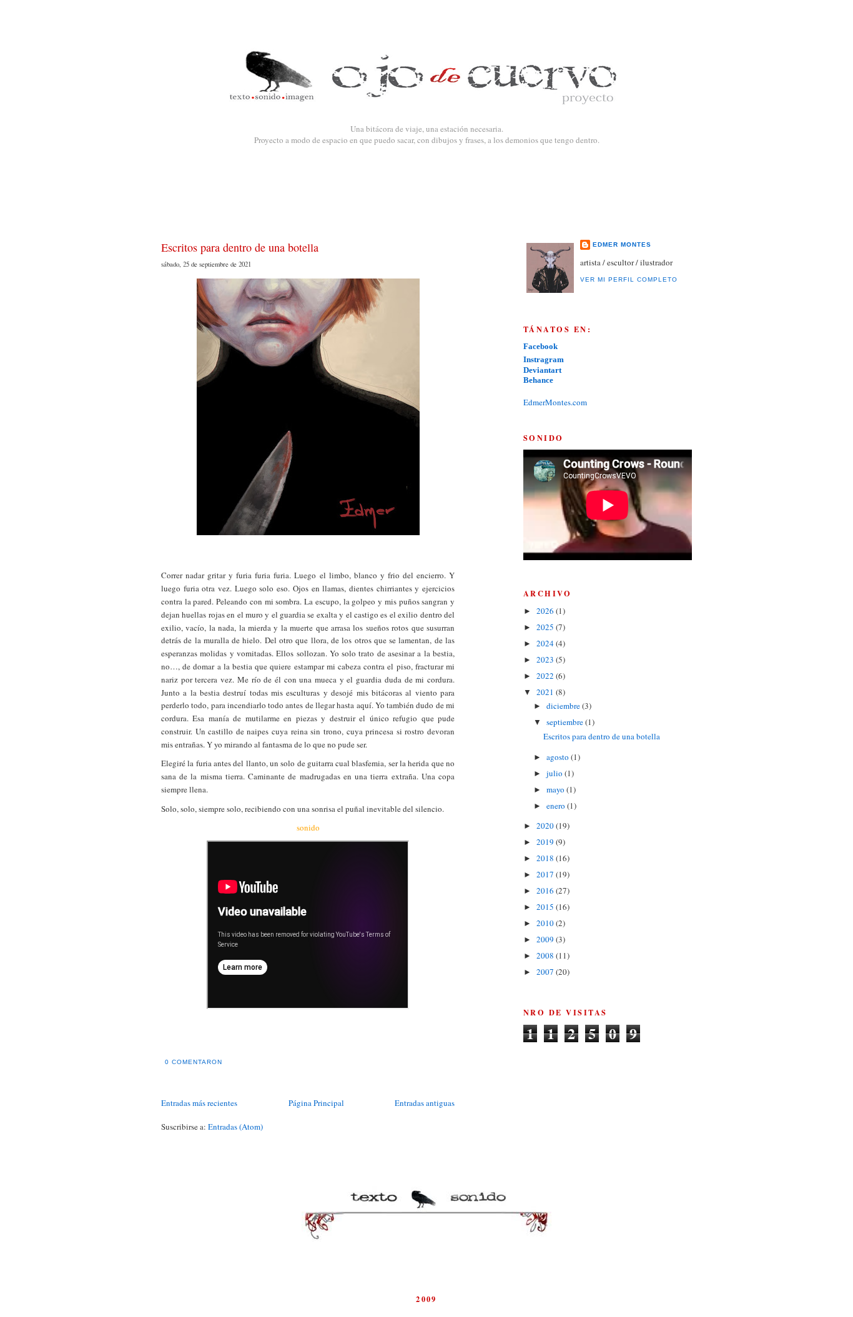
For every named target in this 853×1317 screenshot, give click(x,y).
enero (556, 805)
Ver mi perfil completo (629, 279)
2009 (546, 939)
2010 (546, 923)
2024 (546, 643)
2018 (546, 858)
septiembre (565, 722)
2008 (546, 955)
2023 (546, 659)
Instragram (543, 359)
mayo (556, 789)
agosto (558, 756)
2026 (546, 610)
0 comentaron (193, 1061)
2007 (546, 971)
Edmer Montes (622, 244)
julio (555, 773)
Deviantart (542, 370)
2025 (546, 627)
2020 (546, 825)
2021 (546, 692)
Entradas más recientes (199, 1102)
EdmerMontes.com (555, 402)
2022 (546, 675)
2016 (546, 890)
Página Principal (316, 1102)
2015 (546, 906)
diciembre (564, 705)
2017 (546, 874)
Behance (538, 380)
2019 (546, 841)
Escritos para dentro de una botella (239, 247)
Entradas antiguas (425, 1102)
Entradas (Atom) (235, 1126)
